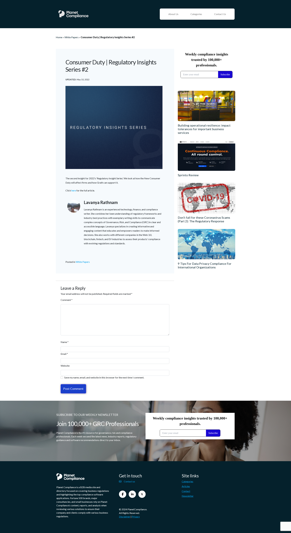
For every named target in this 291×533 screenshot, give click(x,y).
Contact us (129, 481)
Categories (196, 14)
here (73, 190)
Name (65, 342)
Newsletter (188, 496)
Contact (186, 491)
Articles (186, 486)
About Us (173, 14)
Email (64, 353)
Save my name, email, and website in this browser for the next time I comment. (104, 377)
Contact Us (220, 14)
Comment (66, 299)
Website (65, 365)
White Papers (71, 37)
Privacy (136, 516)
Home (59, 37)
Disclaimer (124, 516)
